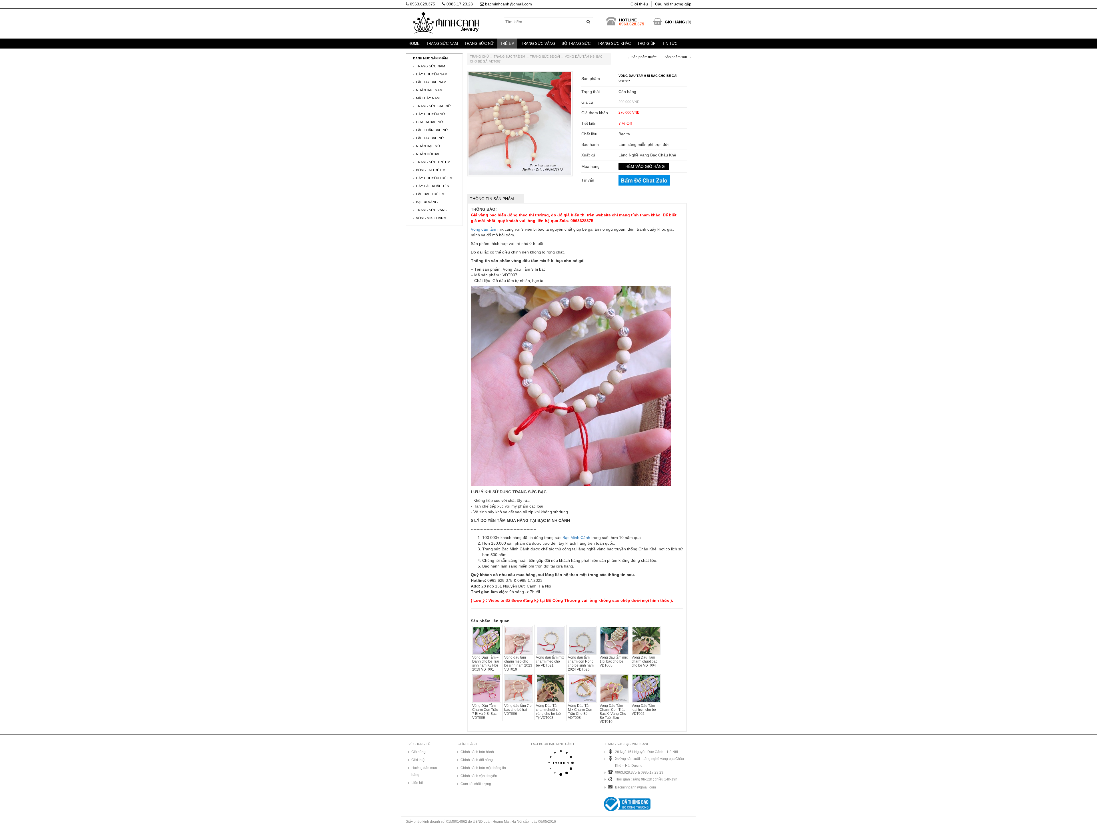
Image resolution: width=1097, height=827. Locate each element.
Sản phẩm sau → (677, 57)
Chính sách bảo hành (477, 752)
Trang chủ (479, 56)
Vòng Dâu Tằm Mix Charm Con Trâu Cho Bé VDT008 (580, 712)
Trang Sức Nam (442, 43)
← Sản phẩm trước (641, 57)
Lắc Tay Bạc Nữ (430, 138)
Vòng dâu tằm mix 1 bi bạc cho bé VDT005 (614, 661)
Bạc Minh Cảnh (576, 537)
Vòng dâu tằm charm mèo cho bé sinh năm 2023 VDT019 (518, 663)
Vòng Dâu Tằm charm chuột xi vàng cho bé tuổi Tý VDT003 (549, 712)
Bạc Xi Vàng (427, 202)
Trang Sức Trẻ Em (509, 56)
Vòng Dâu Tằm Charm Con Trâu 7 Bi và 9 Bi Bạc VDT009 (485, 712)
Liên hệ (417, 783)
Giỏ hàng (418, 752)
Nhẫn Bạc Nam (429, 90)
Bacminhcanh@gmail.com (635, 787)
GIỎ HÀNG (675, 22)
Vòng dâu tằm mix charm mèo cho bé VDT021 (550, 661)
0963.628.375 (422, 4)
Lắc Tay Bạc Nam (431, 82)
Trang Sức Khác (614, 43)
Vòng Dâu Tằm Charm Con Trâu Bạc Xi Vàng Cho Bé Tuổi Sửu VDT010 (613, 714)
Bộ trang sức (576, 43)
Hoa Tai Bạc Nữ (429, 122)
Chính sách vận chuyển (479, 776)
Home (414, 43)
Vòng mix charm (431, 218)
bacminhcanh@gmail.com (508, 4)
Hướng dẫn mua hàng (424, 771)
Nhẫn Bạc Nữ (428, 146)
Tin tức (669, 43)
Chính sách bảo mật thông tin (483, 768)
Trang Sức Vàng (538, 43)
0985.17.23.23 (459, 4)
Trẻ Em (507, 43)
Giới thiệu (639, 4)
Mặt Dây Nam (428, 98)
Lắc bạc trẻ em (430, 194)
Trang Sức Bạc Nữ (433, 106)
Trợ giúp (646, 43)
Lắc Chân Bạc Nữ (432, 130)
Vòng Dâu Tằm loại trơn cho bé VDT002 (644, 710)
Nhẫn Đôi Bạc (428, 154)
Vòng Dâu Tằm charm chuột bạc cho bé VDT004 (644, 661)
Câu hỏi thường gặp (673, 4)
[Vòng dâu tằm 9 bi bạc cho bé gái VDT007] (520, 123)
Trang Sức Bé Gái (545, 56)
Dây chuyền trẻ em (434, 178)
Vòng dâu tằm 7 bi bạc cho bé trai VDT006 (518, 710)
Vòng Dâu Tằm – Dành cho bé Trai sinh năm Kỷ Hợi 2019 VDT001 (485, 663)
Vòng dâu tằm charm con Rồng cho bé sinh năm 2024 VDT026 (581, 663)
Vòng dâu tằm (483, 229)
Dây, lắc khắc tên (432, 186)
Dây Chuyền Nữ (430, 114)
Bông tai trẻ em (430, 170)
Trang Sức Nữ (479, 43)
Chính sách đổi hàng (477, 760)
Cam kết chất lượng (476, 784)
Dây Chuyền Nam (431, 74)
